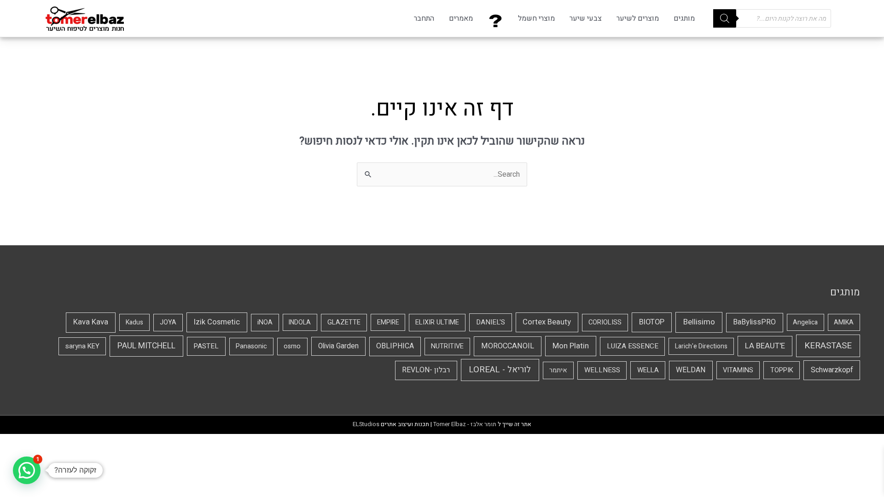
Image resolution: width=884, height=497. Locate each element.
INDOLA (300, 322)
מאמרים (461, 18)
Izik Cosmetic (217, 322)
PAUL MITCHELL (146, 346)
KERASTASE (828, 345)
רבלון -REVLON (426, 370)
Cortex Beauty (547, 322)
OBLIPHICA (395, 346)
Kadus (134, 322)
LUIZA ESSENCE (632, 346)
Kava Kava (90, 322)
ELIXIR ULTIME (437, 322)
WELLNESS (602, 370)
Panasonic (251, 346)
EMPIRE (388, 322)
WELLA (648, 370)
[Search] (724, 18)
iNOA (265, 322)
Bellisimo (699, 322)
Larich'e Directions (701, 346)
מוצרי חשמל (536, 18)
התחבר (424, 18)
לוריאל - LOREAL (500, 370)
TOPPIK (781, 370)
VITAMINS (738, 370)
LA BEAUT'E (765, 346)
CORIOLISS (605, 322)
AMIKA (844, 322)
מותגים (684, 18)
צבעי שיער (586, 18)
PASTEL (206, 346)
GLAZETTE (344, 322)
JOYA (168, 322)
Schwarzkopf (832, 370)
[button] (27, 470)
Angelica (805, 322)
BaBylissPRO (754, 322)
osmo (292, 346)
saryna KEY (82, 346)
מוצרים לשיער (637, 18)
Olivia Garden (338, 346)
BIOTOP (651, 322)
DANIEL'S (490, 322)
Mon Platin (570, 346)
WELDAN (690, 370)
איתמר (558, 370)
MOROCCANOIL (507, 346)
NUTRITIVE (447, 346)
